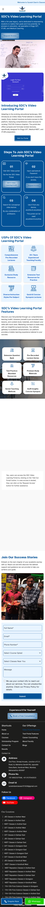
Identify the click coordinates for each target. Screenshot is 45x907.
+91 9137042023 (29, 778)
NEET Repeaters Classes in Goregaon (18, 879)
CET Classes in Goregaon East (15, 846)
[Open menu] (3, 9)
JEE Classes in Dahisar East (14, 839)
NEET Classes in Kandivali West (16, 864)
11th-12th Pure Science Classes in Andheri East (22, 893)
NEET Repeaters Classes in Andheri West (19, 871)
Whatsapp (36, 901)
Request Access (10, 36)
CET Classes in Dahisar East (14, 835)
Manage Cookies (25, 905)
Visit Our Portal (22, 138)
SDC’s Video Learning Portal (11, 184)
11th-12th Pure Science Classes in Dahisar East (22, 890)
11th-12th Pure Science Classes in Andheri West (22, 897)
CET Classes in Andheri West (15, 828)
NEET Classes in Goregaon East (16, 853)
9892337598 (17, 778)
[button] (22, 716)
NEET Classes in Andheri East (15, 824)
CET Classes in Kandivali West (15, 857)
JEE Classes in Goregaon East (15, 850)
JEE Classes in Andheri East (14, 820)
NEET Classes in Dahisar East (15, 842)
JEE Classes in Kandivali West (15, 861)
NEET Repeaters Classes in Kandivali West (20, 882)
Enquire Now (13, 901)
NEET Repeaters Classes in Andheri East (19, 868)
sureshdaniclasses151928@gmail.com (23, 786)
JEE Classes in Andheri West (14, 817)
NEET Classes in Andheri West (15, 831)
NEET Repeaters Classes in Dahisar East (19, 875)
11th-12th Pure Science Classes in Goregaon (21, 886)
